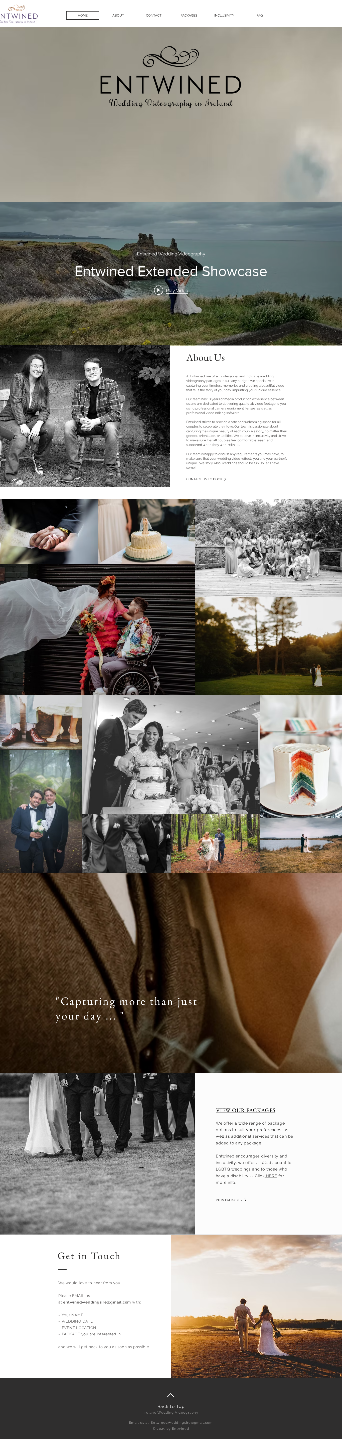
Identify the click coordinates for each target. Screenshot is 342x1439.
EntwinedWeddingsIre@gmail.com (182, 1422)
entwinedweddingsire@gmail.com (97, 1302)
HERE (271, 1176)
